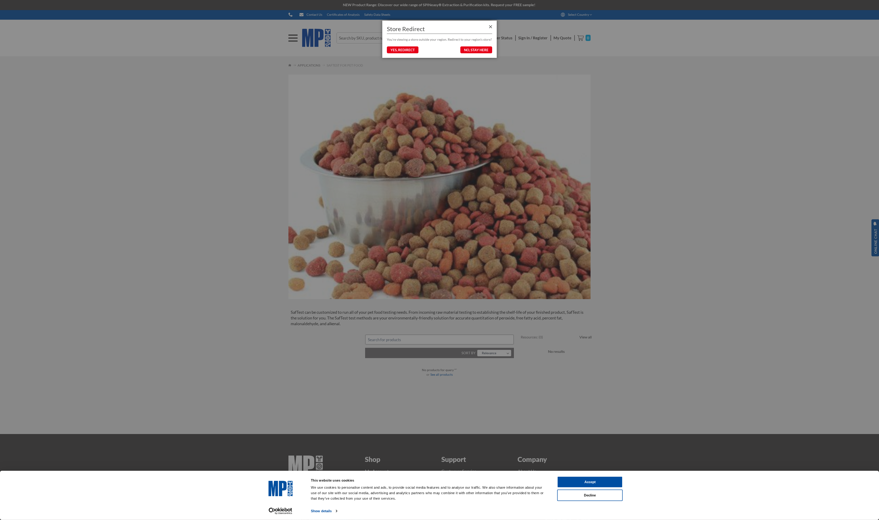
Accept (590, 482)
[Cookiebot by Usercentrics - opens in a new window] (280, 511)
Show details (321, 511)
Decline (590, 495)
